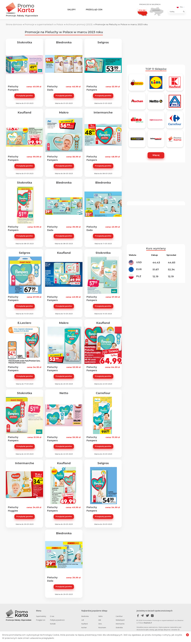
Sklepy (71, 9)
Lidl (82, 620)
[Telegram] (142, 615)
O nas (52, 616)
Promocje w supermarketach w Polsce (44, 24)
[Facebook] (138, 615)
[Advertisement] (156, 45)
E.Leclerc (24, 323)
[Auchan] (137, 102)
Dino (100, 624)
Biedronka (64, 42)
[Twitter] (147, 615)
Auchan (84, 627)
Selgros (103, 42)
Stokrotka (24, 42)
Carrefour (103, 393)
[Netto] (156, 102)
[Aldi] (174, 102)
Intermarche (103, 112)
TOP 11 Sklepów (156, 69)
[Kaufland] (174, 83)
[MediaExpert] (137, 139)
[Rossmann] (156, 121)
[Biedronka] (137, 83)
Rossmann (102, 627)
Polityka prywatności (57, 620)
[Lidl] (156, 83)
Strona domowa (14, 24)
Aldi (99, 620)
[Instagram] (152, 615)
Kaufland (24, 112)
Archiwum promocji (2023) (79, 24)
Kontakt (53, 624)
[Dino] (137, 121)
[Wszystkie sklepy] (174, 139)
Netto (63, 393)
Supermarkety (41, 616)
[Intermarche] (156, 139)
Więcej (155, 155)
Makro (64, 112)
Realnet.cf (148, 623)
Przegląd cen (94, 9)
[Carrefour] (174, 121)
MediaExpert (120, 620)
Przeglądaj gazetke (24, 96)
